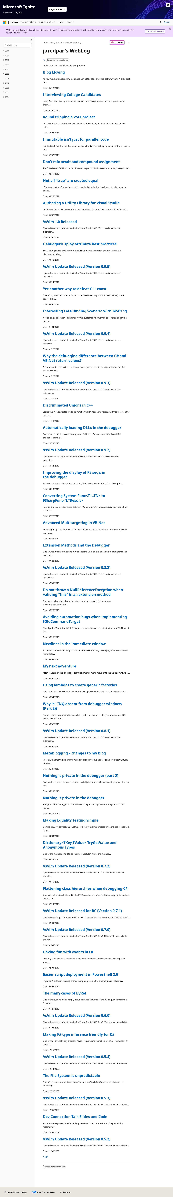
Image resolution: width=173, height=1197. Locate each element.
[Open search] (160, 22)
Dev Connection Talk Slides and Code (75, 1116)
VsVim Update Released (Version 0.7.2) (76, 866)
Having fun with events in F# (68, 951)
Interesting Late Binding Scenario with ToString (85, 311)
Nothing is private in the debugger (73, 797)
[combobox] (17, 45)
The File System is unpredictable (71, 1075)
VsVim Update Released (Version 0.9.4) (76, 333)
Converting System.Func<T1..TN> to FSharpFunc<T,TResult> (74, 498)
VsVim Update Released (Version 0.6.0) (76, 1015)
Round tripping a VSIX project (69, 117)
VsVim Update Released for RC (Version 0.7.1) (82, 910)
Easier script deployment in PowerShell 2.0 (80, 974)
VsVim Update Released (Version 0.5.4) (76, 1056)
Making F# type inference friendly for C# (78, 1034)
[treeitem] (17, 51)
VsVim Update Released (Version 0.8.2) (76, 567)
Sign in (167, 22)
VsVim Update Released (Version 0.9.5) (76, 266)
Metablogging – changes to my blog (74, 753)
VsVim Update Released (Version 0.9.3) (76, 382)
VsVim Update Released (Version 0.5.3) (76, 1097)
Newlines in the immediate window (74, 643)
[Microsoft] (4, 22)
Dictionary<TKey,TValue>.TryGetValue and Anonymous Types (80, 845)
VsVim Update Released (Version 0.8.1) (76, 730)
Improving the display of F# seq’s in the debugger (74, 474)
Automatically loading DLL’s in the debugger (82, 427)
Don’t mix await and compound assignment (81, 161)
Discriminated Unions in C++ (68, 405)
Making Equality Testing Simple (71, 820)
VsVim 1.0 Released (60, 221)
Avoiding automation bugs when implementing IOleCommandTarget (85, 619)
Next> (46, 1156)
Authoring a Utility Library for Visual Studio (81, 202)
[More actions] (128, 42)
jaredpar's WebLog (73, 42)
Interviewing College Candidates (72, 94)
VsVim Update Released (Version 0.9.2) (76, 449)
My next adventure (59, 666)
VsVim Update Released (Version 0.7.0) (76, 929)
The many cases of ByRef (64, 993)
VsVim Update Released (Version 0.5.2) (76, 1139)
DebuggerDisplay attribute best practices (80, 244)
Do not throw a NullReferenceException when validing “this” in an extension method (83, 592)
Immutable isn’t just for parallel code (76, 139)
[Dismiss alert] (168, 5)
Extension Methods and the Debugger (76, 545)
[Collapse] (31, 40)
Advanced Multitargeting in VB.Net (74, 522)
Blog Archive (56, 42)
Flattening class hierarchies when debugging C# (85, 888)
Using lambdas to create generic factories (80, 685)
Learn (45, 42)
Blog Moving (54, 72)
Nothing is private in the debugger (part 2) (80, 775)
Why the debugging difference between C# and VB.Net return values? (84, 358)
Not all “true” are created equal (70, 180)
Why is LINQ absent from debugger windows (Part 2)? (82, 706)
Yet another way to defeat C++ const (75, 288)
